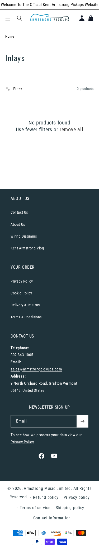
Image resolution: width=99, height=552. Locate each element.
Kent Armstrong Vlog (27, 248)
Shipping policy (70, 507)
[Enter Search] (19, 18)
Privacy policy (77, 497)
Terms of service (35, 507)
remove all (71, 129)
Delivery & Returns (25, 305)
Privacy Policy (22, 281)
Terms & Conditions (26, 317)
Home (9, 36)
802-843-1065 (22, 355)
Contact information (52, 517)
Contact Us (19, 212)
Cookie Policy (21, 293)
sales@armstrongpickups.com (36, 369)
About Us (18, 224)
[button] (8, 18)
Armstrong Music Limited (47, 488)
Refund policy (46, 497)
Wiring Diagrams (24, 236)
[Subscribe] (82, 421)
